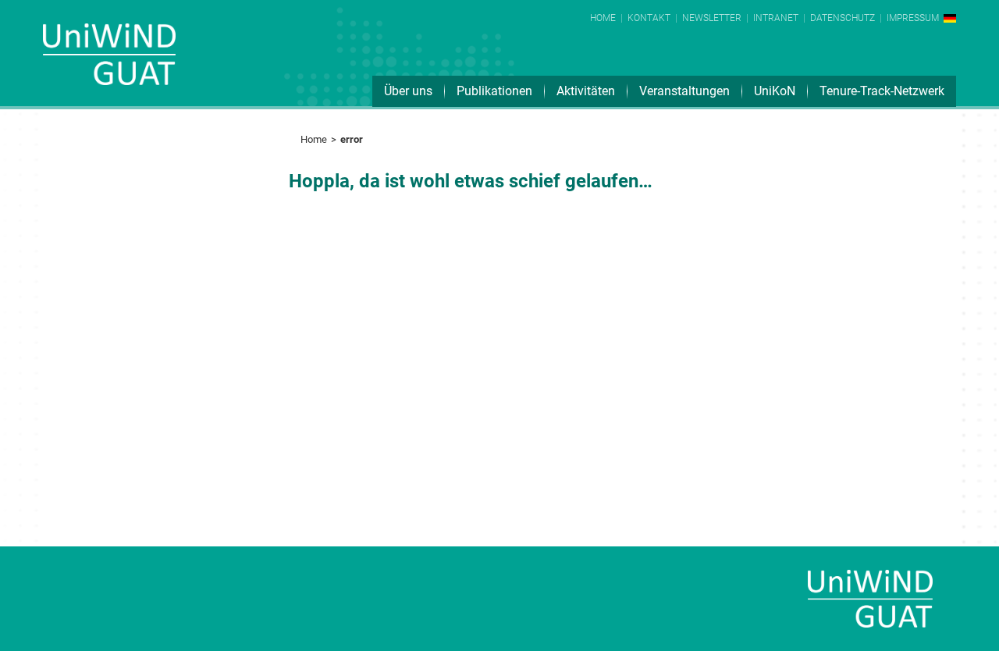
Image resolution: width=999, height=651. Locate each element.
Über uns (408, 91)
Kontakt (648, 17)
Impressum (913, 17)
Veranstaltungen (684, 91)
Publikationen (494, 91)
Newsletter (711, 17)
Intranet (775, 17)
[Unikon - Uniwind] (109, 65)
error (351, 139)
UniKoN (774, 91)
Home (603, 17)
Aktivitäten (585, 91)
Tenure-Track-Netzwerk (881, 91)
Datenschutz (842, 17)
